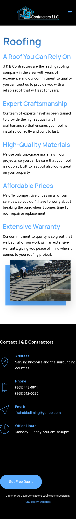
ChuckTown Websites (38, 501)
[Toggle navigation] (60, 13)
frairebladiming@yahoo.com (38, 413)
